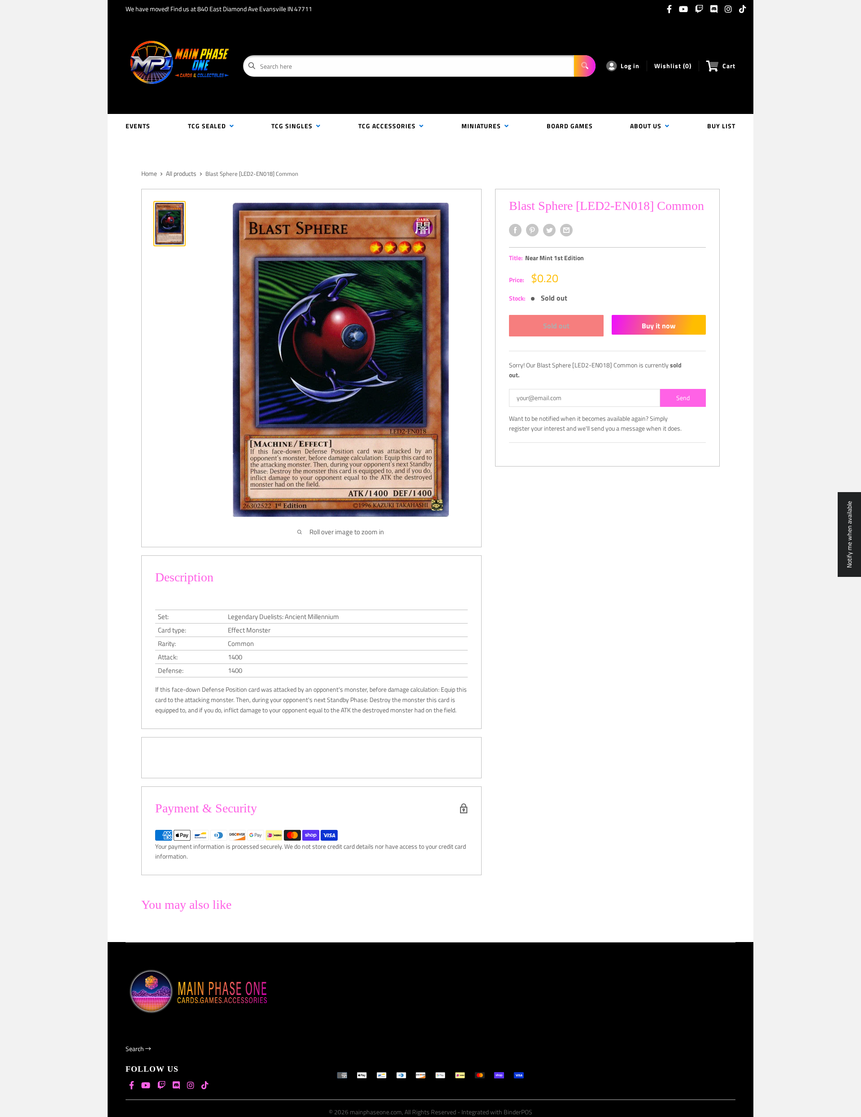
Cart (728, 65)
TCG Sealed (209, 126)
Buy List (721, 126)
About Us (647, 126)
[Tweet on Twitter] (549, 230)
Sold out (556, 325)
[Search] (585, 66)
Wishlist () (672, 65)
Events (138, 126)
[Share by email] (566, 230)
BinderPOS (518, 1112)
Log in (630, 65)
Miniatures (482, 126)
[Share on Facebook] (515, 230)
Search (135, 1048)
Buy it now (658, 325)
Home (149, 173)
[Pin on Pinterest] (532, 230)
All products (181, 173)
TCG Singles (293, 126)
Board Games (570, 126)
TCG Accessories (388, 126)
